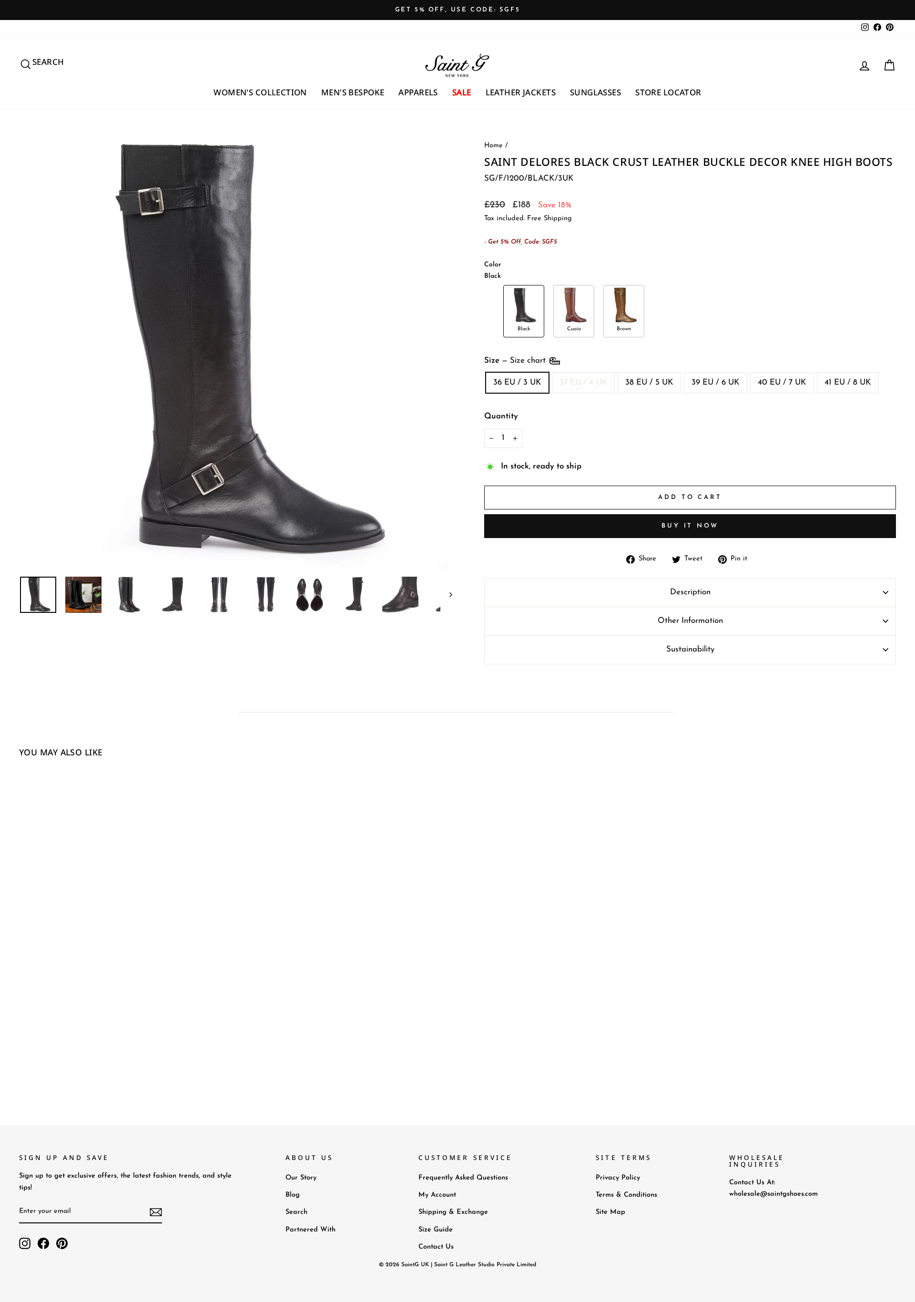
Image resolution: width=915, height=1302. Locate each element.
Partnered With (310, 1229)
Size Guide (435, 1229)
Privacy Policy (618, 1177)
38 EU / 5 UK (649, 382)
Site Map (610, 1212)
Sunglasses (595, 92)
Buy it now (690, 526)
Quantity (501, 416)
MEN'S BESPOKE (353, 92)
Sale (461, 92)
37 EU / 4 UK (583, 382)
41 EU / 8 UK (847, 382)
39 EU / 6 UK (715, 382)
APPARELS (417, 92)
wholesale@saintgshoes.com (773, 1194)
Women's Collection (260, 92)
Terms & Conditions (626, 1195)
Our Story (300, 1177)
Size (516, 360)
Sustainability (690, 649)
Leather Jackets (521, 92)
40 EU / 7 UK (782, 382)
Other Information (690, 621)
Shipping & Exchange (453, 1212)
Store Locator (668, 92)
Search (296, 1212)
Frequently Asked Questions (463, 1177)
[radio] (523, 311)
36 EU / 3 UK (517, 382)
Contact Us (436, 1247)
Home (493, 145)
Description (690, 592)
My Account (437, 1195)
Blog (292, 1195)
